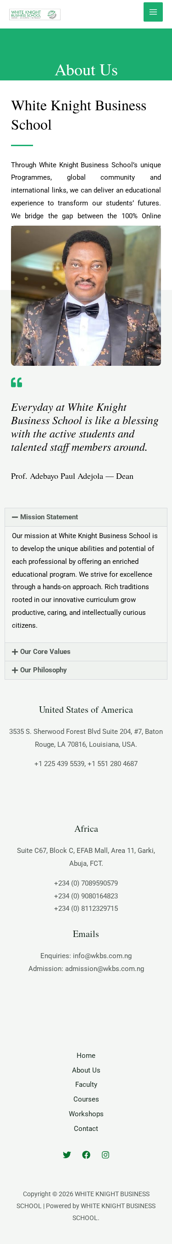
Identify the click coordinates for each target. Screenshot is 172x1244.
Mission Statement (49, 517)
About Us (86, 1070)
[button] (86, 517)
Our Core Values (45, 652)
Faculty (86, 1084)
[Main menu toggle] (153, 12)
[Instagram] (105, 1155)
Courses (86, 1099)
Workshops (86, 1114)
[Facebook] (86, 1155)
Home (86, 1055)
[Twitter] (67, 1155)
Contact (86, 1129)
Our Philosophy (43, 670)
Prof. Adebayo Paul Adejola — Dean (72, 475)
